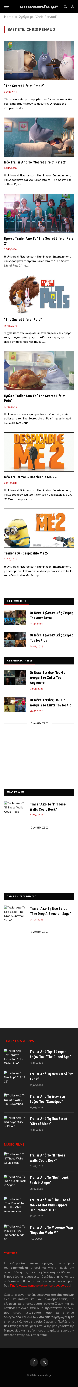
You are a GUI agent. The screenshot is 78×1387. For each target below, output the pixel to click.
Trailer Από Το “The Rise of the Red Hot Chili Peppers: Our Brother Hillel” (50, 1205)
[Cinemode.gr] (39, 6)
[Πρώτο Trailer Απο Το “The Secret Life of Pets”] (39, 370)
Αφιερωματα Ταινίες (19, 660)
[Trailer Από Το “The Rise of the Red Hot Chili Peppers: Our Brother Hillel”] (15, 1204)
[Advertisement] (39, 755)
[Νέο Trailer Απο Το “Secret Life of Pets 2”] (39, 137)
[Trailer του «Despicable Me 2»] (39, 528)
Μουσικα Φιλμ (15, 792)
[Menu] (6, 6)
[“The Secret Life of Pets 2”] (39, 60)
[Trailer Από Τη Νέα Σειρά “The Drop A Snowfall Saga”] (15, 913)
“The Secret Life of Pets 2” (24, 86)
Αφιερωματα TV (16, 600)
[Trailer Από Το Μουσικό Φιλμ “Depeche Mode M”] (15, 1232)
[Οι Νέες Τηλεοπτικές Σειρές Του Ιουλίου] (15, 639)
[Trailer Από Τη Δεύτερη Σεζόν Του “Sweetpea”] (15, 1101)
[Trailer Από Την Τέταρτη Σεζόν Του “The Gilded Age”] (15, 1056)
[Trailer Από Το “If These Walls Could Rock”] (15, 808)
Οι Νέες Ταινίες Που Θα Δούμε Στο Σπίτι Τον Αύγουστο (47, 677)
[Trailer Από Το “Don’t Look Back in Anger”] (15, 1182)
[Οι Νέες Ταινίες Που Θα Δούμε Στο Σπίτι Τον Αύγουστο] (15, 677)
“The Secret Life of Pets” (23, 319)
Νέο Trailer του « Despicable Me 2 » (30, 477)
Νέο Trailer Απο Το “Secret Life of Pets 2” (35, 162)
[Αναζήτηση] (65, 6)
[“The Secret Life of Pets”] (39, 294)
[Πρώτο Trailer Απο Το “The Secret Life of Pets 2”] (39, 213)
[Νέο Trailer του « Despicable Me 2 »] (39, 452)
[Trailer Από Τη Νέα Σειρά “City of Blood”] (15, 1123)
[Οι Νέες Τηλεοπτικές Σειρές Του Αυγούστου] (15, 617)
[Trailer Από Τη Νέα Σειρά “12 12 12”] (15, 1078)
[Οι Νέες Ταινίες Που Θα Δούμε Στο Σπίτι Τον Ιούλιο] (15, 704)
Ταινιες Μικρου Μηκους (21, 896)
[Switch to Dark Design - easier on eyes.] (72, 6)
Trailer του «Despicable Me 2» (26, 553)
